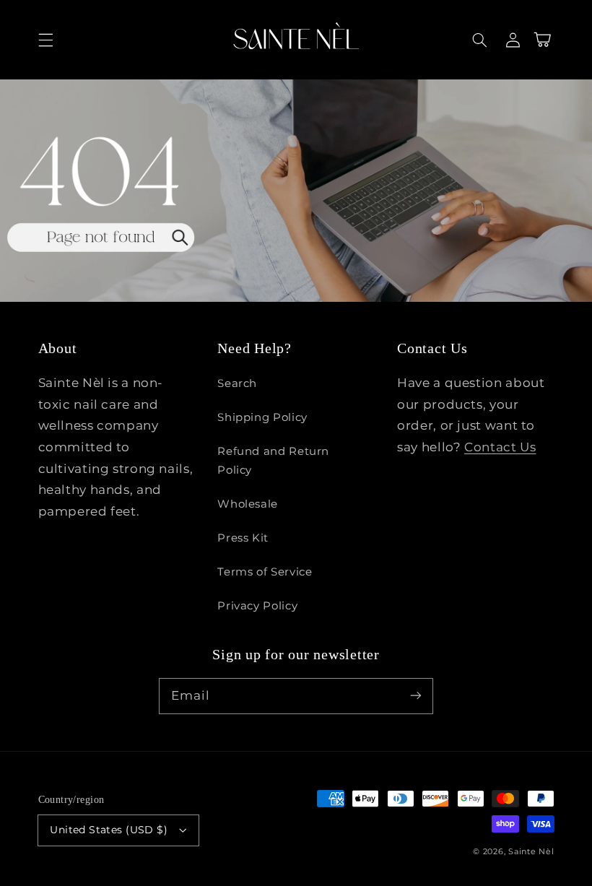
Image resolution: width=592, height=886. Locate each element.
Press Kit (243, 537)
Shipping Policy (262, 417)
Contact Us (500, 447)
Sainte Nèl (531, 851)
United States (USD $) (108, 829)
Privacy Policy (257, 605)
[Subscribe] (415, 695)
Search (237, 383)
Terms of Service (264, 571)
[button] (45, 39)
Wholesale (247, 504)
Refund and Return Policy (273, 461)
